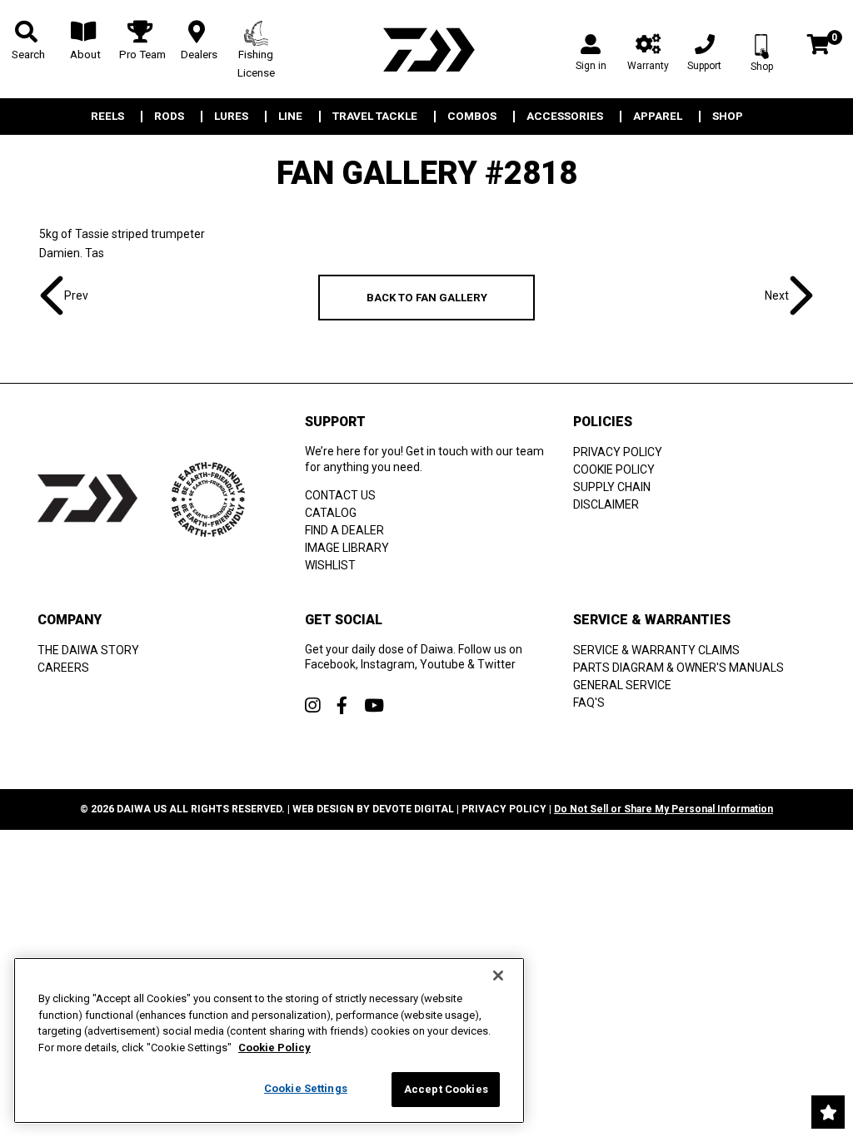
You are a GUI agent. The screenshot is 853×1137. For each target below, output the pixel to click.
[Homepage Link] (426, 49)
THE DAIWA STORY (88, 650)
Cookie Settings (305, 1088)
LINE (290, 116)
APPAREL (657, 116)
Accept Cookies (446, 1089)
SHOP (727, 116)
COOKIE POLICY (614, 469)
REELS (107, 116)
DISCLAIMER (606, 504)
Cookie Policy (274, 1047)
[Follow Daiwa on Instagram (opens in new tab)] (312, 705)
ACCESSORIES (564, 116)
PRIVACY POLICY (617, 452)
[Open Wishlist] (828, 1112)
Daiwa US (142, 809)
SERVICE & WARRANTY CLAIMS (656, 650)
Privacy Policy (503, 809)
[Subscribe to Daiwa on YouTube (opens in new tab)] (374, 705)
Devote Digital (413, 809)
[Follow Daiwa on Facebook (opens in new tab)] (342, 705)
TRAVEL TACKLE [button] (374, 116)
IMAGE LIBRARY (347, 547)
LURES (231, 116)
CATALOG (331, 512)
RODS (169, 116)
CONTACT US (340, 495)
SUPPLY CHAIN (612, 487)
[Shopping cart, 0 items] (818, 46)
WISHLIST (330, 565)
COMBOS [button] (471, 116)
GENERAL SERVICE (622, 685)
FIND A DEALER (344, 530)
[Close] (498, 975)
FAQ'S (589, 702)
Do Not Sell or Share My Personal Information (663, 809)
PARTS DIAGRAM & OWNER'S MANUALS (678, 667)
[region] (269, 1040)
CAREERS (63, 667)
